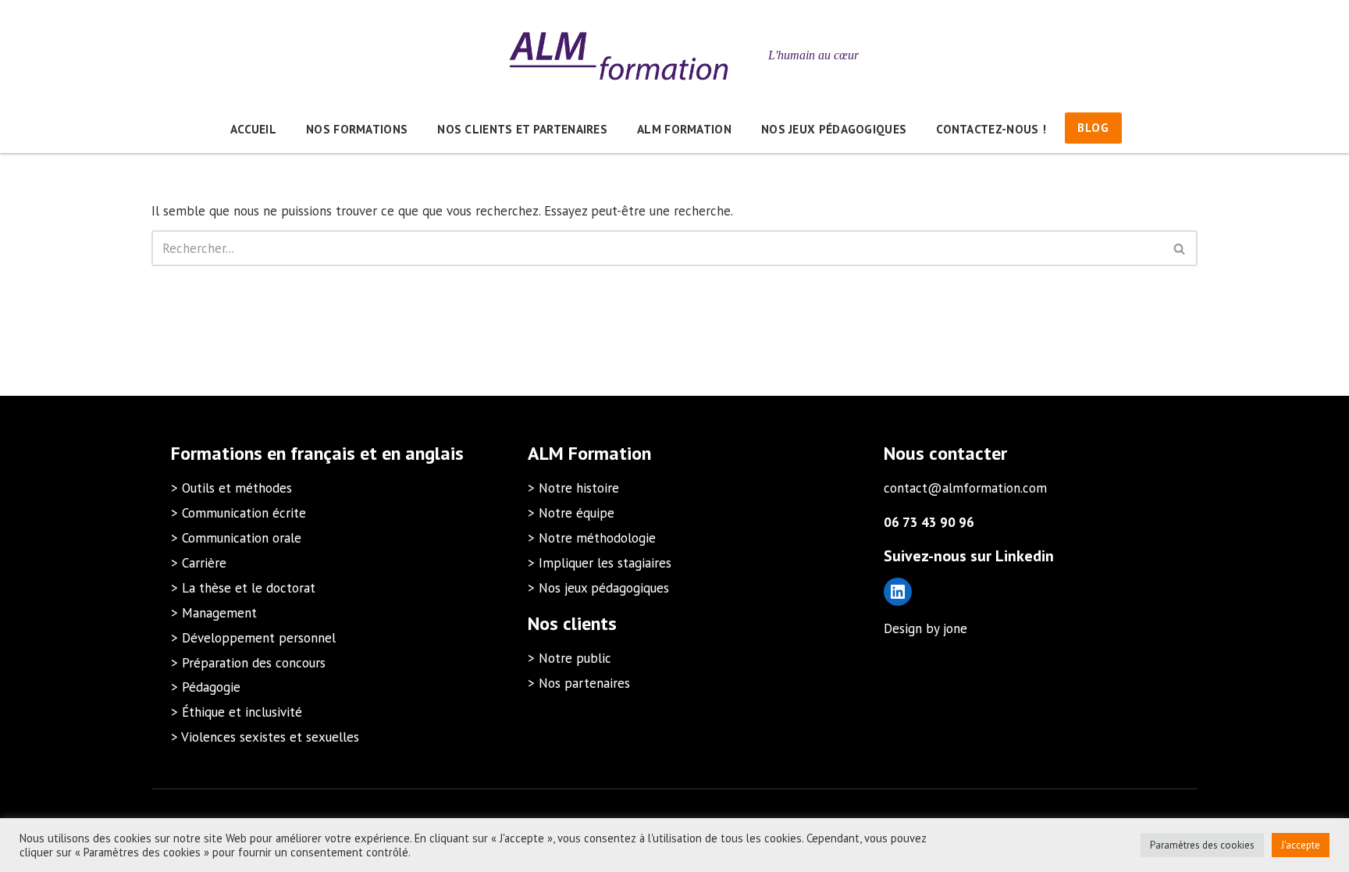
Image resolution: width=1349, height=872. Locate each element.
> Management (214, 612)
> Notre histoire (573, 488)
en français (311, 453)
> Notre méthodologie (592, 537)
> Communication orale (236, 537)
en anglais (423, 453)
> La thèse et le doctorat (243, 587)
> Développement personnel (253, 637)
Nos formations (357, 129)
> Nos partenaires (579, 683)
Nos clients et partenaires (522, 129)
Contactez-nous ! (991, 129)
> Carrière (198, 562)
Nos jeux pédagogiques (833, 129)
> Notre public (569, 658)
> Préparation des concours (248, 662)
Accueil (253, 129)
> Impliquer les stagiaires (599, 562)
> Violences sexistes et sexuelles (265, 737)
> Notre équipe (571, 512)
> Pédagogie (205, 687)
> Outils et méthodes (231, 488)
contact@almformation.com (965, 488)
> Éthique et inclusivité (236, 712)
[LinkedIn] (898, 592)
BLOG (1093, 127)
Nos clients (572, 623)
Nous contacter (945, 453)
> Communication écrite (238, 512)
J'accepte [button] (1300, 845)
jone (955, 628)
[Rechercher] (1180, 248)
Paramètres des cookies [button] (1202, 845)
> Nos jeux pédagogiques (598, 587)
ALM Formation (684, 129)
